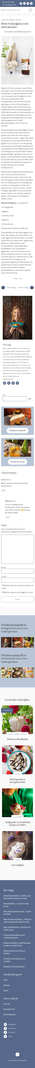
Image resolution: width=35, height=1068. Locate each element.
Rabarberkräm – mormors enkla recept (16, 905)
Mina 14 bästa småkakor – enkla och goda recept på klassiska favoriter (17, 920)
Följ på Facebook (17, 462)
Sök (4, 395)
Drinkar (7, 985)
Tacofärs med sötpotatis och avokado (14, 960)
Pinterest (11, 1032)
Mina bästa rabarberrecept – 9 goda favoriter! (17, 912)
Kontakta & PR (9, 1009)
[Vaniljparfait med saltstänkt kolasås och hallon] (17, 802)
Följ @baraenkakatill (17, 431)
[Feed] (31, 3)
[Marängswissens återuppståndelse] (17, 759)
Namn (4, 567)
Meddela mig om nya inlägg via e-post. (18, 592)
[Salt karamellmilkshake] (17, 719)
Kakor (6, 990)
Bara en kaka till (14, 655)
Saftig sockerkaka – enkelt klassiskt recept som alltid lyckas (17, 944)
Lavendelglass (17, 865)
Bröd (5, 980)
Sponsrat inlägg (14, 20)
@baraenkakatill (14, 624)
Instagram (12, 1024)
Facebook (12, 1028)
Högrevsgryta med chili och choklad (14, 952)
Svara (3, 490)
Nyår (20, 817)
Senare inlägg (23, 287)
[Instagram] (20, 3)
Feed (10, 1036)
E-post (3, 576)
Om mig (7, 1004)
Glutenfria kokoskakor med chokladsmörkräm (14, 936)
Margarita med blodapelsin (14, 966)
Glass (3, 20)
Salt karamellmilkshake (17, 739)
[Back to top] (17, 1054)
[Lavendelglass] (17, 845)
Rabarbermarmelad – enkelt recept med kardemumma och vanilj (17, 897)
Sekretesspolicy (10, 1014)
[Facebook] (24, 3)
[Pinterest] (27, 3)
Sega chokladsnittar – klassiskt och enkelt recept (17, 928)
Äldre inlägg (11, 287)
